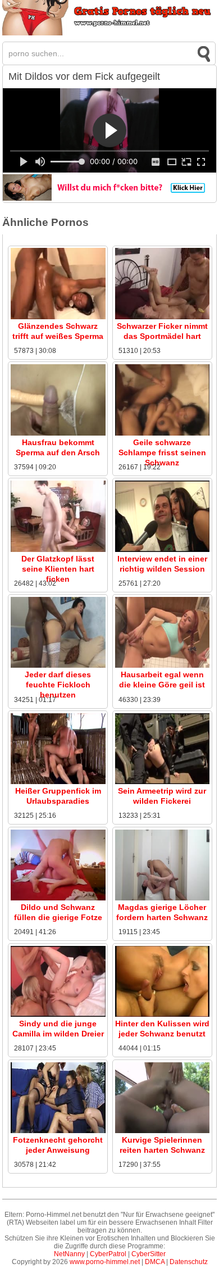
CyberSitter (148, 1254)
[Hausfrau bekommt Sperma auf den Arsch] (58, 433)
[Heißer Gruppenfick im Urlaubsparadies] (58, 782)
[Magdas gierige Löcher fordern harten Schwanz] (162, 898)
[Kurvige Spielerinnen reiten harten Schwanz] (162, 1131)
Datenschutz (189, 1262)
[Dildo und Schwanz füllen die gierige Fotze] (58, 898)
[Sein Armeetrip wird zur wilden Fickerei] (162, 782)
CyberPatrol (108, 1254)
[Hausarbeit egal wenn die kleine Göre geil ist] (162, 665)
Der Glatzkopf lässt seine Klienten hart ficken (57, 568)
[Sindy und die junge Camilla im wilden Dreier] (58, 1014)
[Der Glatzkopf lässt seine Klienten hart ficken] (58, 550)
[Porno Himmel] (109, 33)
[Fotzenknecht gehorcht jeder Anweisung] (58, 1131)
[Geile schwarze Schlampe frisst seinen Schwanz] (162, 433)
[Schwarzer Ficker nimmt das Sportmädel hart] (162, 317)
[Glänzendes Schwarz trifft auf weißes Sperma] (58, 317)
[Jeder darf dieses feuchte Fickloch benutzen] (58, 665)
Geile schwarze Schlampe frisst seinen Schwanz (162, 452)
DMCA (155, 1262)
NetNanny (69, 1254)
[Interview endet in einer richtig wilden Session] (162, 550)
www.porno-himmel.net (105, 1262)
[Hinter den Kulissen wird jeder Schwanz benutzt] (162, 1014)
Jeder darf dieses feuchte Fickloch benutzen (58, 684)
